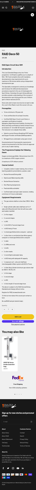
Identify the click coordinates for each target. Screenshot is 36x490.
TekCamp (4, 442)
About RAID (5, 436)
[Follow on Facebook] (3, 468)
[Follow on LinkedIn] (23, 468)
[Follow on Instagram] (13, 468)
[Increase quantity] (12, 309)
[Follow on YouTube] (18, 468)
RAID (3, 50)
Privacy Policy (24, 439)
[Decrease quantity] (4, 309)
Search (22, 436)
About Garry (5, 433)
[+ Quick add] (15, 357)
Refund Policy (24, 442)
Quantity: (4, 305)
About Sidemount (7, 439)
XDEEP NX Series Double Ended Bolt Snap (8, 364)
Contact (22, 433)
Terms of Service (25, 446)
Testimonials (6, 446)
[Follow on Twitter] (8, 468)
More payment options (18, 324)
